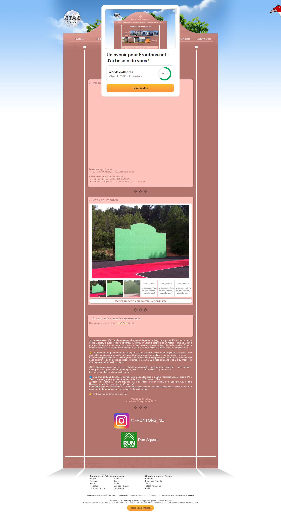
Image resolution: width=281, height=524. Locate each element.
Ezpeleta (118, 479)
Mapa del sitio (124, 495)
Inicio (79, 39)
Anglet (93, 479)
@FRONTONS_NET (148, 420)
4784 (72, 18)
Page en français (173, 495)
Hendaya (94, 486)
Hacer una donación (140, 508)
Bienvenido (113, 495)
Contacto (202, 39)
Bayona (93, 481)
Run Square (148, 440)
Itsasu (116, 481)
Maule (116, 483)
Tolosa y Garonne (153, 486)
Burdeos (149, 479)
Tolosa (148, 483)
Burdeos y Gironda (153, 481)
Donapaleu (119, 488)
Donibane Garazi (121, 486)
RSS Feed (161, 495)
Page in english (187, 495)
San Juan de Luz (97, 488)
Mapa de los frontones (138, 495)
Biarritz (93, 483)
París (147, 488)
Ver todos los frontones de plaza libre (110, 394)
